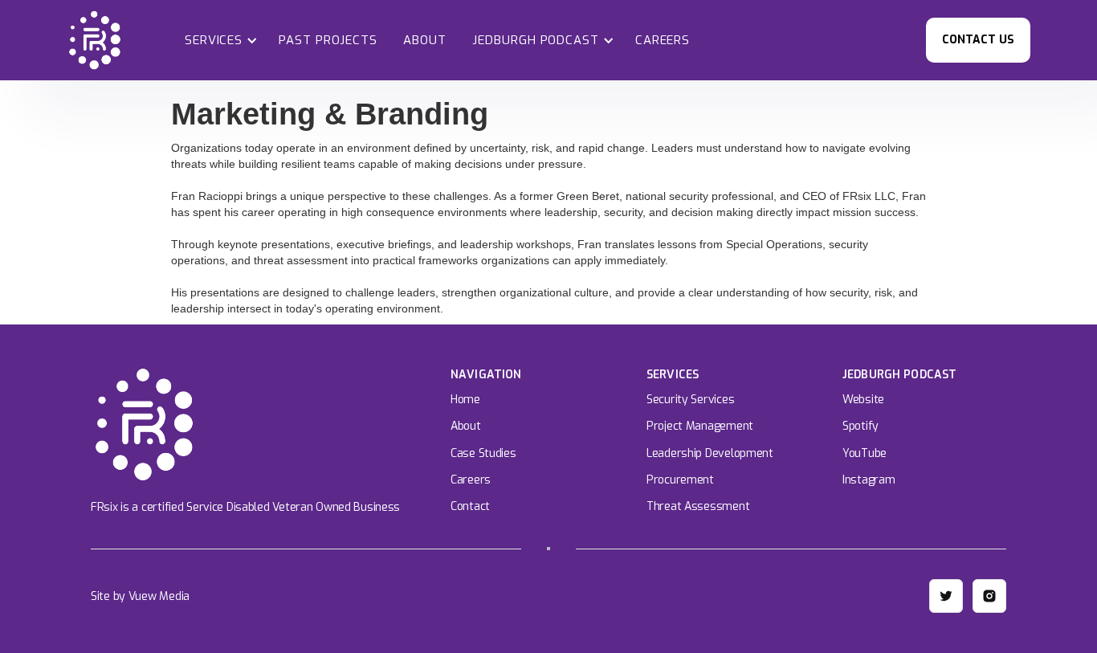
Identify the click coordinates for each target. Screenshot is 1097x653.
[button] (218, 40)
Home (465, 399)
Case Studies (483, 453)
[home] (95, 40)
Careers (662, 40)
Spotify (860, 426)
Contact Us (978, 39)
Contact (470, 506)
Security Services (690, 399)
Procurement (680, 480)
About (425, 40)
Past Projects (328, 40)
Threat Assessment (697, 506)
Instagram (868, 480)
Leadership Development (709, 453)
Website (863, 399)
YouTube (864, 453)
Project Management (699, 426)
